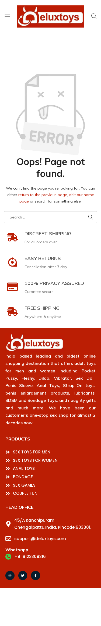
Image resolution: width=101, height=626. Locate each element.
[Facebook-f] (35, 575)
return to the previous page (42, 194)
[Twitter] (22, 575)
